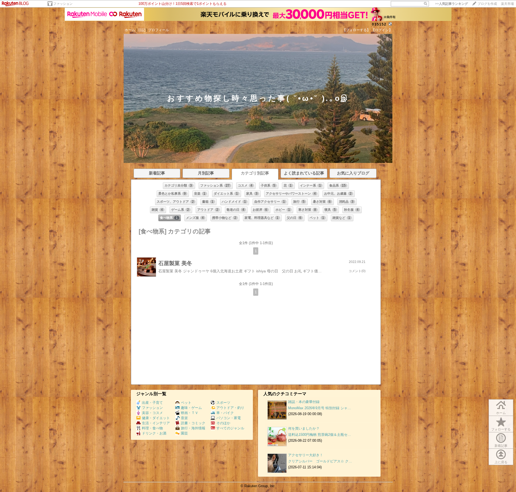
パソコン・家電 (228, 418)
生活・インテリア (156, 423)
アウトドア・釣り (230, 408)
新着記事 (500, 446)
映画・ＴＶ (189, 413)
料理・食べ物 (152, 428)
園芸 (184, 433)
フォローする (501, 429)
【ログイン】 (381, 30)
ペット (186, 403)
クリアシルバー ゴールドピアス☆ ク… (320, 461)
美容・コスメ (152, 413)
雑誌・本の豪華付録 (304, 402)
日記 (141, 30)
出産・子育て (152, 403)
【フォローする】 (356, 30)
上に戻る (500, 462)
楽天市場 (507, 4)
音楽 (184, 418)
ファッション (63, 4)
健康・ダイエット (156, 418)
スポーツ (223, 403)
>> (451, 4)
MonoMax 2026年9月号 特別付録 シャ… (319, 408)
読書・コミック (193, 423)
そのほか (223, 423)
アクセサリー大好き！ (305, 455)
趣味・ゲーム (191, 408)
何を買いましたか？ (304, 428)
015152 (379, 24)
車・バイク (225, 413)
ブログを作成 (487, 4)
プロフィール (158, 30)
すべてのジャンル (230, 428)
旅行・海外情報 (193, 428)
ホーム (130, 30)
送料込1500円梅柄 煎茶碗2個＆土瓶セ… (319, 435)
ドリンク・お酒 (154, 433)
